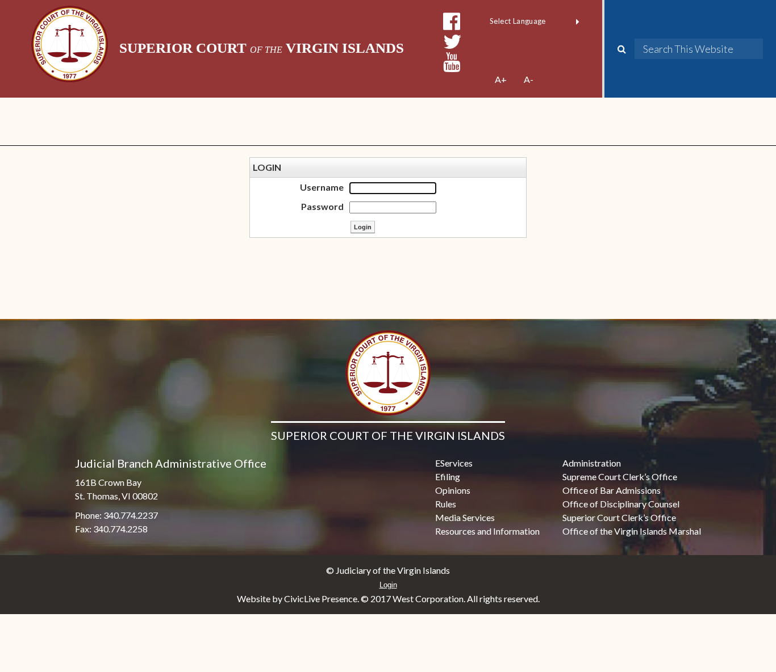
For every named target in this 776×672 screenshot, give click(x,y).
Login (388, 585)
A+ (501, 79)
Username (322, 187)
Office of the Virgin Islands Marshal (631, 531)
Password (322, 206)
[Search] (626, 49)
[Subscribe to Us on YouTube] (451, 62)
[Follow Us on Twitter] (452, 42)
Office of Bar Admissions (611, 490)
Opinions (452, 490)
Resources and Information (487, 531)
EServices (454, 462)
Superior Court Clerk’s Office (619, 517)
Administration (591, 462)
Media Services (465, 517)
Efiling (447, 476)
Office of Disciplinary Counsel (620, 503)
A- (528, 79)
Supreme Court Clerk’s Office (619, 476)
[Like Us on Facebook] (451, 21)
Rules (445, 503)
